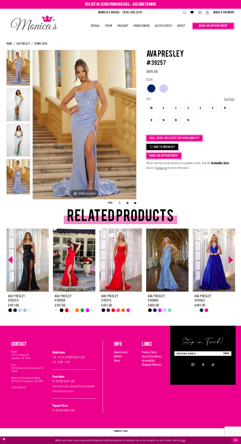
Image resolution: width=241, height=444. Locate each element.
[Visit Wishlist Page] (192, 12)
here (183, 440)
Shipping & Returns (152, 364)
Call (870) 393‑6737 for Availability (174, 138)
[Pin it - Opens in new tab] (127, 203)
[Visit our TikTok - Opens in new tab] (213, 364)
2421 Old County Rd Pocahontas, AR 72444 (27, 369)
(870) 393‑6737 (18, 387)
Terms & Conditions (152, 356)
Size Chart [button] (229, 99)
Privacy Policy (149, 352)
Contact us (161, 168)
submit (226, 353)
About (117, 360)
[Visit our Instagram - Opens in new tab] (193, 365)
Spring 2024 (40, 43)
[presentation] (27, 260)
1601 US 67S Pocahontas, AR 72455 (27, 381)
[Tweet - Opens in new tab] (119, 203)
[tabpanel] (18, 69)
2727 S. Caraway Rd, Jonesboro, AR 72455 (20, 356)
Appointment (121, 352)
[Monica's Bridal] (34, 21)
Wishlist (118, 356)
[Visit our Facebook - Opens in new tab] (203, 364)
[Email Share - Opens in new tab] (135, 203)
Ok (235, 440)
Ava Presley (23, 43)
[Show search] (184, 12)
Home (9, 43)
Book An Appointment (163, 155)
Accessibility (148, 360)
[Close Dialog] (4, 440)
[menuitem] (120, 12)
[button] (200, 12)
